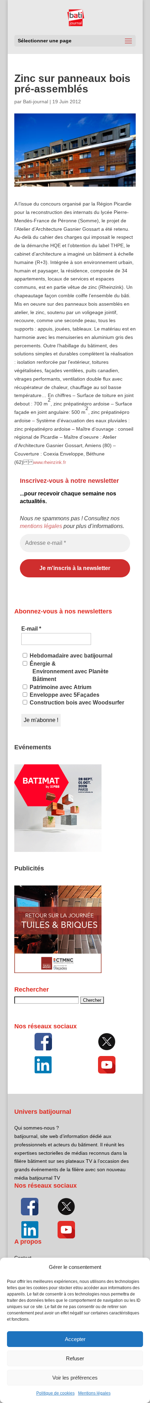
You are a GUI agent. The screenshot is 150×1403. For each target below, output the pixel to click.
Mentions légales (94, 1393)
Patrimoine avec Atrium (59, 687)
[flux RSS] (43, 1041)
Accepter (75, 1339)
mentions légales (41, 526)
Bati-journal (35, 101)
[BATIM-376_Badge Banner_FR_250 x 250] (58, 850)
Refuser (75, 1358)
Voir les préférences (75, 1378)
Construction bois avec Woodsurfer (76, 703)
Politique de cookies (55, 1393)
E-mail (31, 629)
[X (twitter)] (107, 1041)
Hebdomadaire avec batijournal (70, 656)
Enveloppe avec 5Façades (63, 695)
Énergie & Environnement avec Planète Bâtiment (68, 671)
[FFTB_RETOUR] (58, 971)
